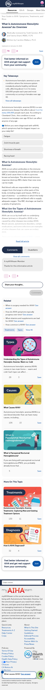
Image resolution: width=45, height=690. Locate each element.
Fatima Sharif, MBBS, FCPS (22, 36)
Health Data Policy (9, 659)
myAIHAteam (18, 4)
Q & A (21, 10)
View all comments (21, 257)
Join (42, 5)
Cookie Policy (8, 656)
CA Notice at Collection (7, 668)
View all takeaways (13, 101)
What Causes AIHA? (12, 408)
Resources (12, 10)
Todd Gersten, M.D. (34, 33)
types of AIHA (27, 237)
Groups (30, 10)
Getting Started (30, 630)
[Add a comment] (13, 51)
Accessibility (29, 639)
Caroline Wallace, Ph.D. (26, 40)
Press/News (29, 644)
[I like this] (4, 51)
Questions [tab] (33, 250)
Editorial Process (31, 636)
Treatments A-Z (8, 630)
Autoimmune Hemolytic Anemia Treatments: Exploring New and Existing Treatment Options (20, 511)
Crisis (4, 636)
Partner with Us (31, 641)
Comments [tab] (12, 250)
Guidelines (28, 633)
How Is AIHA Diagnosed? (14, 546)
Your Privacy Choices (9, 663)
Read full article (22, 241)
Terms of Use (7, 651)
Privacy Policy (8, 654)
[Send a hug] (14, 276)
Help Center (7, 633)
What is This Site (31, 628)
